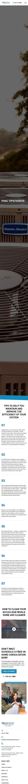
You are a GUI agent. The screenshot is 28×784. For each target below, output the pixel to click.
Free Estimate (9, 671)
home (3, 764)
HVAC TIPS (4, 780)
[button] (25, 2)
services (4, 776)
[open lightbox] (14, 629)
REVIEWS (4, 773)
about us (4, 770)
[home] (5, 3)
